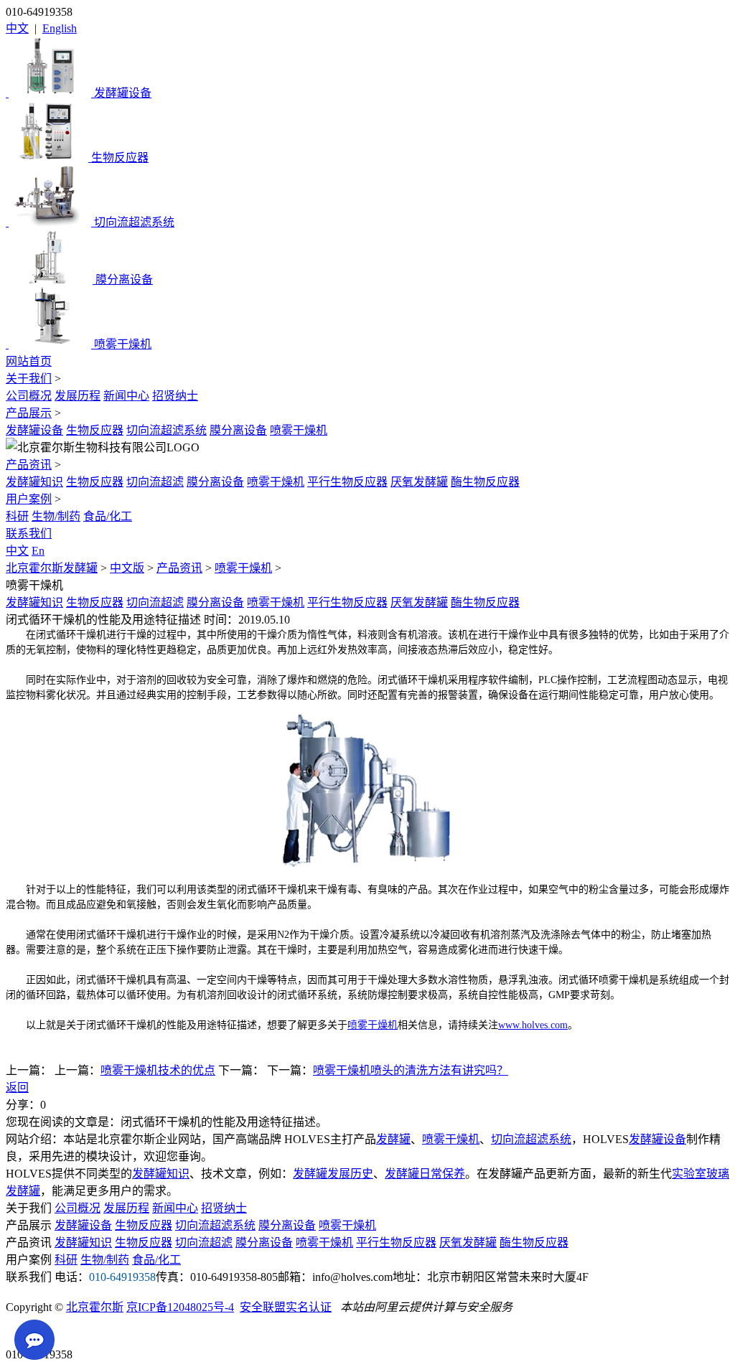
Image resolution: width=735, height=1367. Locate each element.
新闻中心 (126, 396)
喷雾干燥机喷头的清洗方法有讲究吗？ (410, 1070)
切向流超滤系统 (166, 430)
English (59, 28)
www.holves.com (533, 1025)
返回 (17, 1087)
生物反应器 (94, 430)
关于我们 (29, 378)
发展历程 (77, 396)
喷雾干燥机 (298, 430)
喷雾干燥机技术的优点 (157, 1070)
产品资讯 (29, 465)
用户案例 (29, 499)
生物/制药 (56, 516)
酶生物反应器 (485, 482)
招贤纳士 (175, 396)
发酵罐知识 (34, 482)
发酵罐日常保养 (425, 1174)
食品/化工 (107, 516)
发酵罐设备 (34, 430)
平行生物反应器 (347, 482)
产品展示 (29, 413)
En (38, 551)
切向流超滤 (155, 482)
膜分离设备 (238, 430)
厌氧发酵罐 (419, 482)
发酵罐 (393, 1139)
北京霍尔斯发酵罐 (52, 568)
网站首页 (29, 361)
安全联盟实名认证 (286, 1307)
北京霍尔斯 (94, 1307)
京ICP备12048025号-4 (180, 1307)
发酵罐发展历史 (333, 1174)
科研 (17, 516)
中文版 (127, 568)
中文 (17, 28)
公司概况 (29, 396)
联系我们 (29, 533)
